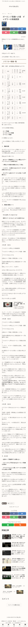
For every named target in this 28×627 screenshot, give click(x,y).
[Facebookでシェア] (14, 28)
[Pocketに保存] (6, 32)
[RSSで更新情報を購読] (20, 524)
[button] (22, 32)
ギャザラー (11, 503)
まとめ (5, 503)
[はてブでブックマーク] (22, 28)
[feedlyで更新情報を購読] (8, 524)
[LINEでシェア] (14, 32)
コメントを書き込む (14, 605)
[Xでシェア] (6, 28)
